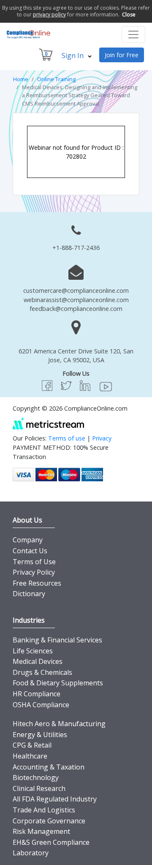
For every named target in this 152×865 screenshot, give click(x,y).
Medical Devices (37, 661)
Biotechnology (36, 777)
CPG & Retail (32, 745)
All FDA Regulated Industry (55, 799)
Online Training (56, 79)
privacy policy (49, 14)
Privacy (101, 438)
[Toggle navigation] (133, 34)
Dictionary (29, 593)
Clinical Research (39, 788)
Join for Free (121, 55)
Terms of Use (34, 561)
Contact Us (30, 550)
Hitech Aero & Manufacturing (59, 723)
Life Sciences (33, 650)
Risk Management (41, 831)
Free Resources (37, 583)
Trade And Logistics (44, 810)
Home (20, 79)
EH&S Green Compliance (51, 842)
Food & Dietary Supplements (58, 682)
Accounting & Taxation (48, 767)
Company (28, 539)
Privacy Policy (34, 572)
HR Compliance (36, 693)
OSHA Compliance (41, 704)
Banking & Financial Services (57, 640)
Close (129, 14)
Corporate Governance (49, 820)
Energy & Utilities (40, 734)
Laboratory (31, 852)
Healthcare (30, 756)
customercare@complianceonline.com (76, 291)
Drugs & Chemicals (42, 672)
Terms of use (66, 438)
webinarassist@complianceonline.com (76, 300)
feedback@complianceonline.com (76, 309)
